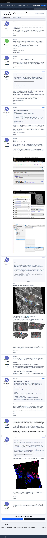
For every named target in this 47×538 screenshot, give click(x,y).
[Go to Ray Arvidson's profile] (7, 41)
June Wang (7, 61)
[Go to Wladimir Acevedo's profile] (3, 17)
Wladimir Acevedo (7, 17)
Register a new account (12, 519)
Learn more (2, 1)
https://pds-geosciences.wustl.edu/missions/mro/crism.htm (24, 81)
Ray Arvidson (6, 44)
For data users (18, 17)
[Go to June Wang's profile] (7, 58)
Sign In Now (34, 519)
